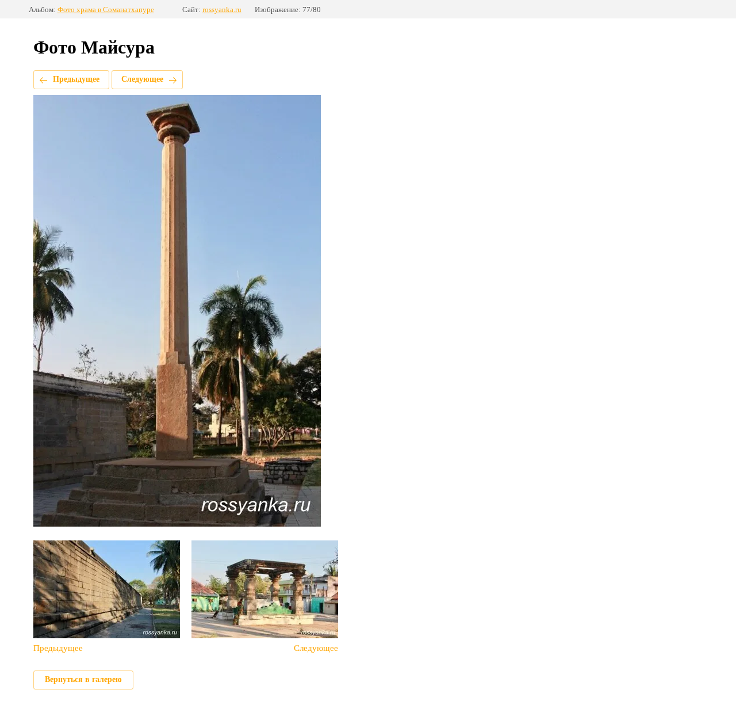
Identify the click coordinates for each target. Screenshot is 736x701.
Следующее (142, 79)
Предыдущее (76, 79)
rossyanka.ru (221, 9)
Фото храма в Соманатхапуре (105, 9)
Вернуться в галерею (83, 679)
